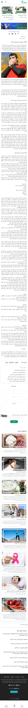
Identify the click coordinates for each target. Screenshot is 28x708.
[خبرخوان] (11, 685)
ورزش (7, 362)
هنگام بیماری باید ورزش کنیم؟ (19, 42)
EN (5, 2)
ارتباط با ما (17, 677)
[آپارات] (19, 685)
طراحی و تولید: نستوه (13, 698)
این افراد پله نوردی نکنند (19, 370)
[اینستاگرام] (15, 685)
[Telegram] (12, 33)
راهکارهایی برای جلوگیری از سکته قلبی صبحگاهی (16, 591)
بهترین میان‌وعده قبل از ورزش (20, 662)
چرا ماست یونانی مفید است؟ (20, 448)
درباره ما (22, 677)
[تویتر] (13, 685)
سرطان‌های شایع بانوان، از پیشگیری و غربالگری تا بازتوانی (14, 566)
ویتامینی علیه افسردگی (21, 471)
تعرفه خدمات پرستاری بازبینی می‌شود (19, 643)
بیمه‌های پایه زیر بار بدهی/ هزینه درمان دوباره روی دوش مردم (7, 17)
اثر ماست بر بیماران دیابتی (20, 495)
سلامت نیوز (21, 2)
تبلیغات (12, 677)
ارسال (14, 421)
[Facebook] (18, 33)
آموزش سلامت (22, 38)
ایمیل (14, 396)
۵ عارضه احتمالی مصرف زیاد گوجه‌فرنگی (18, 612)
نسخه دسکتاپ (14, 691)
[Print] (9, 33)
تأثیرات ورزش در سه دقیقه (19, 372)
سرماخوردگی (11, 362)
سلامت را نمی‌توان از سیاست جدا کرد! (22, 16)
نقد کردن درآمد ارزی (23, 624)
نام (14, 390)
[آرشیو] (9, 685)
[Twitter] (15, 33)
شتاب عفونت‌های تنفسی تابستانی (17, 374)
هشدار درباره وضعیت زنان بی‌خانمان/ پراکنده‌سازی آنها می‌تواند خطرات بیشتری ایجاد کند (15, 652)
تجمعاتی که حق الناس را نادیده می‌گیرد (18, 639)
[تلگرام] (17, 685)
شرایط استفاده (6, 677)
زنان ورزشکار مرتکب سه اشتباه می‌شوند (16, 377)
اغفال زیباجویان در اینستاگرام (21, 648)
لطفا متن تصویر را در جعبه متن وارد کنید (19, 415)
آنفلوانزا (16, 362)
